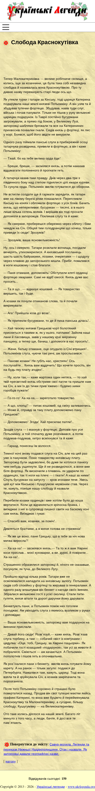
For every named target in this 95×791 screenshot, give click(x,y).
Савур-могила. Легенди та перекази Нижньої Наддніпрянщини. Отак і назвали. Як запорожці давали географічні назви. (46, 749)
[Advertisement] (40, 61)
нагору (11, 761)
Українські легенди (51, 786)
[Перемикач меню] (5, 27)
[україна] (47, 11)
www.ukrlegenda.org (81, 786)
